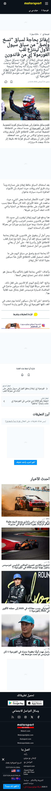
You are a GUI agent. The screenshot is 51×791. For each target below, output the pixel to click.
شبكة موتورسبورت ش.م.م (31, 787)
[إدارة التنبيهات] (22, 374)
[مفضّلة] (11, 81)
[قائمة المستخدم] (4, 3)
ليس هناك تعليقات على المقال (25, 421)
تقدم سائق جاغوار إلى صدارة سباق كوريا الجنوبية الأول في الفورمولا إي (26, 127)
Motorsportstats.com (25, 743)
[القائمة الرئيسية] (47, 4)
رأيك (25, 754)
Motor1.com (25, 731)
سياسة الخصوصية (26, 783)
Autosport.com (25, 739)
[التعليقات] (5, 81)
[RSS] (12, 717)
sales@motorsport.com (25, 766)
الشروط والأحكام (37, 780)
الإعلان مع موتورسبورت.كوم (25, 758)
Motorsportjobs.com (25, 735)
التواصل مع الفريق (25, 762)
